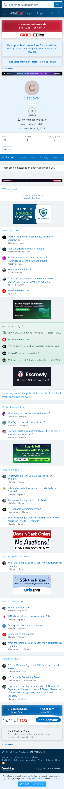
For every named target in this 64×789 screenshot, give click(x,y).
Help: (35, 61)
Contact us (7, 757)
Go (57, 4)
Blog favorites (10, 659)
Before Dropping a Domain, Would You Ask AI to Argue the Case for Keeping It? (33, 519)
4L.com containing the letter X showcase (29, 499)
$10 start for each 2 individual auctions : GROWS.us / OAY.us (35, 360)
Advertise (18, 757)
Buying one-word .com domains (25, 625)
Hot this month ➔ (12, 601)
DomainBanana (29, 680)
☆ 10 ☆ (32, 103)
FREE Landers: (16, 61)
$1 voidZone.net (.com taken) (23, 353)
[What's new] (52, 13)
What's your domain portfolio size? (26, 422)
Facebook (26, 195)
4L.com (21, 284)
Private (52, 61)
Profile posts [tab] (9, 157)
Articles (37, 198)
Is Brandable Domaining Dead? (24, 508)
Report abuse (31, 757)
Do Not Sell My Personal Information (19, 760)
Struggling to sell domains (21, 633)
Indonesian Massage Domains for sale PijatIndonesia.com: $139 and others (28, 259)
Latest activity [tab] (27, 157)
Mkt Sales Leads (22, 251)
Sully (21, 569)
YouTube (28, 198)
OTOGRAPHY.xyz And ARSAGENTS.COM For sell (33, 346)
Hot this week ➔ (12, 469)
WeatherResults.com (19, 290)
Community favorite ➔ (16, 556)
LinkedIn (39, 195)
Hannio (18, 272)
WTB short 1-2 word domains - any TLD (29, 616)
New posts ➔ (10, 230)
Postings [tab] (44, 157)
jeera (22, 243)
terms (40, 778)
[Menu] (4, 13)
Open (27, 61)
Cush (20, 293)
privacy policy (31, 778)
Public (42, 61)
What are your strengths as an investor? (29, 413)
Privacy (49, 760)
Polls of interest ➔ (13, 407)
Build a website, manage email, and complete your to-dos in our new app (32, 48)
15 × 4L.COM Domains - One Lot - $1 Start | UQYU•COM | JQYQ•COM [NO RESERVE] (31, 280)
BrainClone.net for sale (20, 269)
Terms (41, 760)
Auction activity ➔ (12, 326)
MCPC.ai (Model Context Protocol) (26, 248)
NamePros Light (20, 751)
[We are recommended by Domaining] (8, 770)
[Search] (59, 13)
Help (57, 760)
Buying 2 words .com (19, 607)
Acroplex (22, 698)
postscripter (20, 263)
